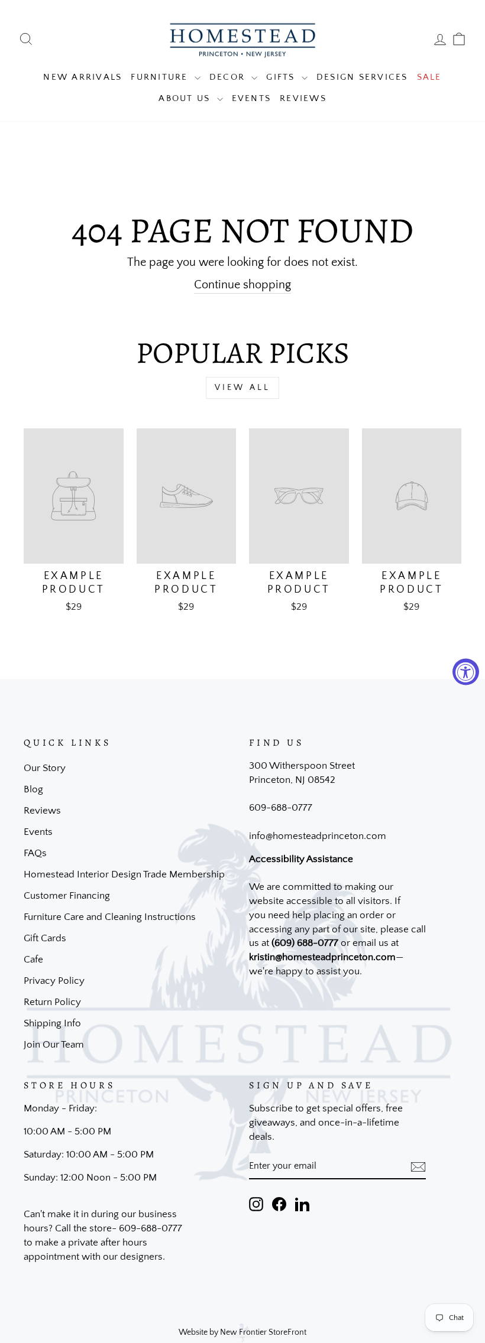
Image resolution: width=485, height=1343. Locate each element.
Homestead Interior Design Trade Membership (124, 874)
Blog (33, 789)
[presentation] (418, 1166)
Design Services (362, 77)
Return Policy (52, 1002)
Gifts (282, 77)
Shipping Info (52, 1023)
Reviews (303, 98)
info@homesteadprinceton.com (317, 836)
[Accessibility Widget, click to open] (465, 671)
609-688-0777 (280, 807)
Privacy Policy (54, 980)
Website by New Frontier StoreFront (242, 1332)
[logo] (242, 39)
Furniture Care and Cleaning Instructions (110, 917)
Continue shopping (242, 284)
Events (251, 98)
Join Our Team (54, 1044)
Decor (229, 77)
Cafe (33, 959)
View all (243, 387)
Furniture (161, 77)
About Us (186, 98)
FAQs (35, 853)
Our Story (45, 768)
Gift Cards (45, 938)
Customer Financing (67, 895)
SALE (429, 77)
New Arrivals (82, 77)
